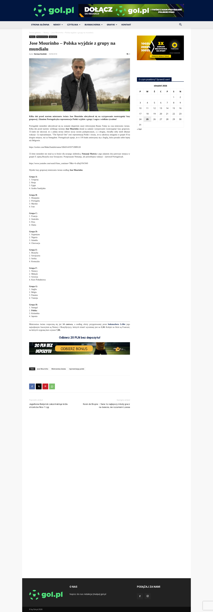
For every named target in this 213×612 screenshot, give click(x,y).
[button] (180, 24)
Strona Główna (40, 24)
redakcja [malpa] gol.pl (95, 594)
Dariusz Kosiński (40, 54)
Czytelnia (72, 24)
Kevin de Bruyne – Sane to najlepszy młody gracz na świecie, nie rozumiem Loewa (106, 405)
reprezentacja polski (76, 369)
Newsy (57, 24)
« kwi (139, 129)
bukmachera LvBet (116, 324)
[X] (39, 386)
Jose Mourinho (42, 369)
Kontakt (126, 24)
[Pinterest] (45, 386)
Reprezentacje (42, 37)
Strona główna (35, 32)
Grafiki (111, 24)
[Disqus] (79, 454)
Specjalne (53, 37)
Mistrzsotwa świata (58, 369)
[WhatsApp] (52, 386)
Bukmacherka (92, 24)
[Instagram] (148, 596)
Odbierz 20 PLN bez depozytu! (79, 337)
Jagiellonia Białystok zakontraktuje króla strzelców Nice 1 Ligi (48, 405)
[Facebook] (32, 386)
